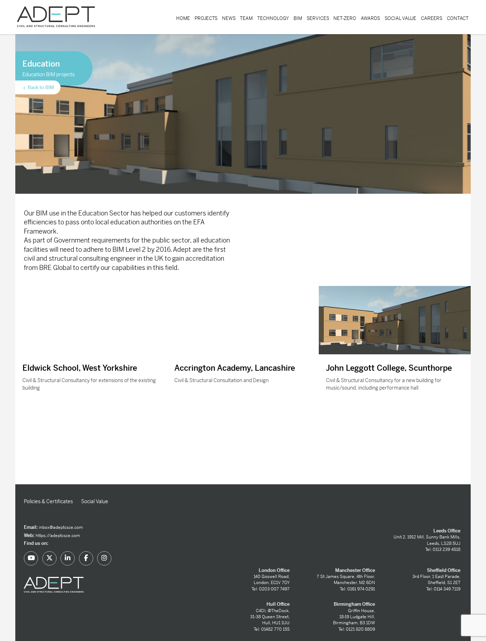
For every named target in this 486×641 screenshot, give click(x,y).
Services (318, 18)
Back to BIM (40, 87)
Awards (370, 18)
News (229, 18)
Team (246, 18)
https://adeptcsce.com (58, 535)
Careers (431, 18)
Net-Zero (344, 18)
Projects (206, 18)
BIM (298, 18)
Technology (273, 18)
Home (183, 18)
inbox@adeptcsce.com (61, 527)
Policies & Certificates (48, 501)
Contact (458, 18)
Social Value (400, 18)
